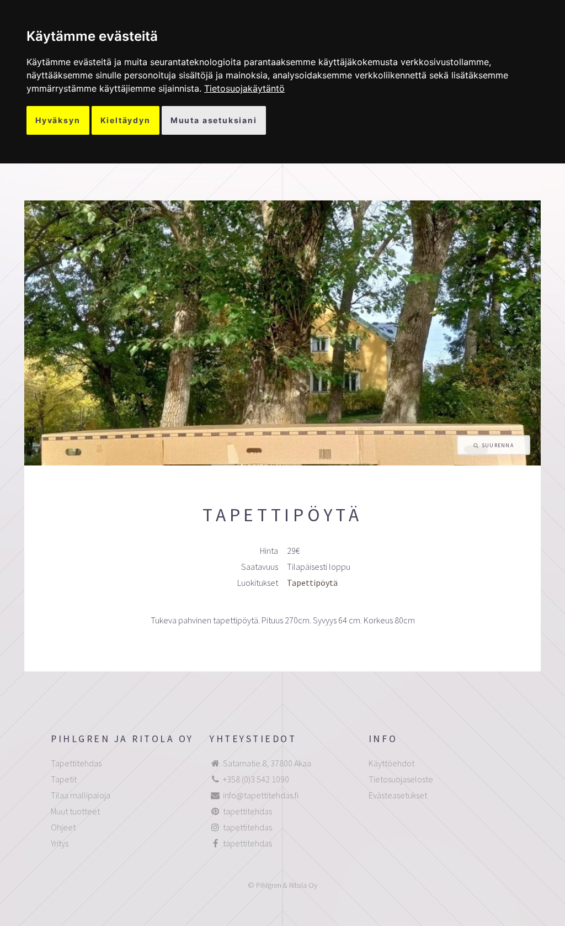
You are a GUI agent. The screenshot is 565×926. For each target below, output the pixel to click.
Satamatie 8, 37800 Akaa (267, 763)
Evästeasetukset (398, 795)
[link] (244, 88)
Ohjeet (63, 827)
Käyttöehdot (391, 763)
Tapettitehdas (76, 763)
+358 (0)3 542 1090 (256, 779)
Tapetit (64, 779)
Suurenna (498, 445)
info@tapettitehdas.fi (261, 795)
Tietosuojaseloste (401, 779)
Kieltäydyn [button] (125, 120)
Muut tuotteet (75, 811)
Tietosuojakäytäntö (244, 88)
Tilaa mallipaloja (80, 795)
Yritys (59, 843)
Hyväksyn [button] (58, 120)
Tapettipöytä (312, 582)
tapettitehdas (247, 811)
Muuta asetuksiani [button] (213, 120)
